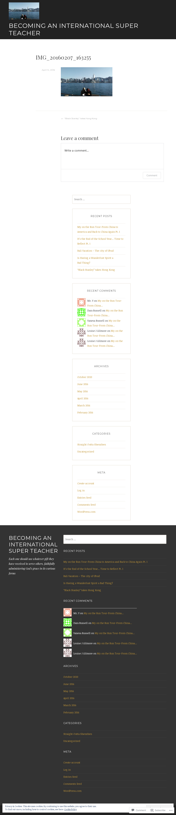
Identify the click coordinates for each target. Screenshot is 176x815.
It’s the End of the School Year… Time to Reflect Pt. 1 (93, 568)
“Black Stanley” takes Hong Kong (80, 118)
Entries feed (84, 497)
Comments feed (86, 504)
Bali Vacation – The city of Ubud (95, 250)
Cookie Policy (70, 809)
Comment (151, 175)
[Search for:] (101, 199)
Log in (81, 490)
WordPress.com (86, 511)
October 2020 (84, 377)
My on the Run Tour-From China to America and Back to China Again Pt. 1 (105, 561)
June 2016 (82, 384)
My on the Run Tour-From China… (104, 613)
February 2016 (85, 412)
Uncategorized (85, 451)
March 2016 (83, 405)
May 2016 (82, 391)
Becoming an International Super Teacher (73, 29)
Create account (85, 483)
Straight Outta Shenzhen (91, 444)
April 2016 (82, 398)
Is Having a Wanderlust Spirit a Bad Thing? (88, 583)
